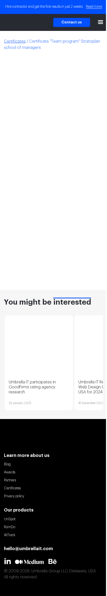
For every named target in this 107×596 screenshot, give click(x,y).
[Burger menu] (100, 22)
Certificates (12, 488)
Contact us (71, 22)
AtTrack (9, 535)
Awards (9, 472)
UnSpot (9, 519)
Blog (7, 464)
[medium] (31, 562)
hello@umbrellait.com (28, 548)
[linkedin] (9, 561)
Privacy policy (14, 496)
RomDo (9, 527)
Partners (10, 480)
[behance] (54, 561)
